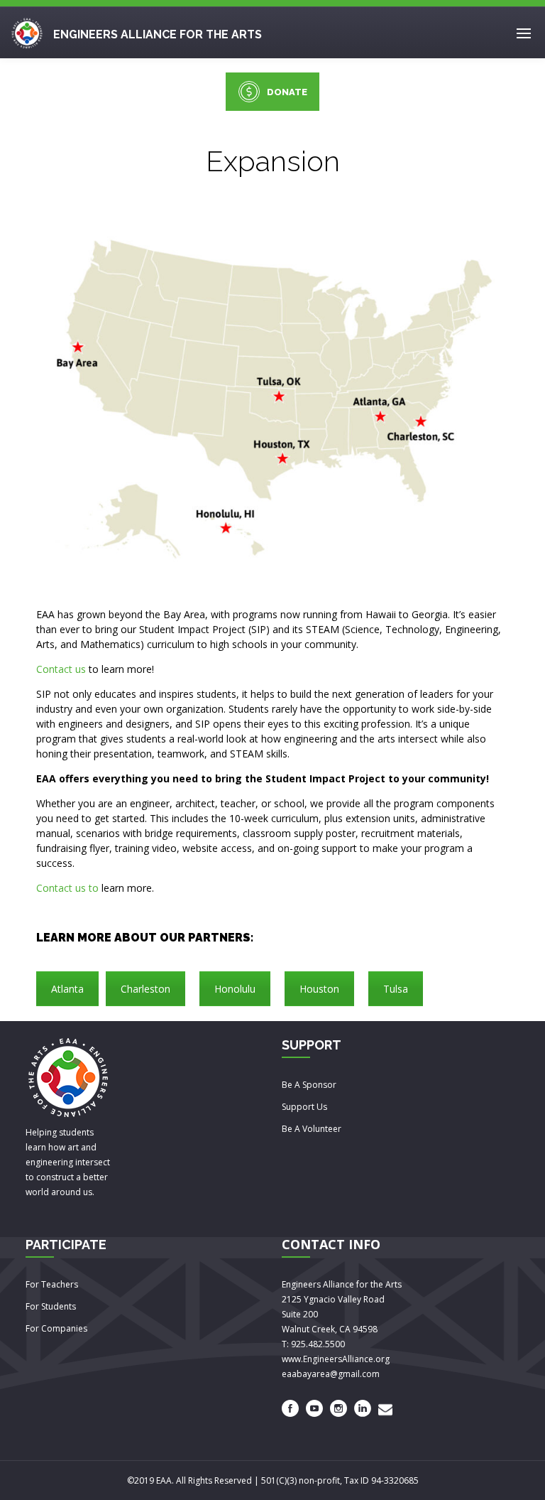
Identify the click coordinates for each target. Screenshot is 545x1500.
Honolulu (234, 988)
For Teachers (52, 1284)
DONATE (287, 92)
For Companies (56, 1328)
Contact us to (67, 888)
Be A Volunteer (311, 1129)
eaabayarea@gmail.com (331, 1374)
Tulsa (395, 988)
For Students (51, 1306)
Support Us (304, 1107)
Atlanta (67, 988)
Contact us (61, 669)
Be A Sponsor (309, 1085)
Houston (319, 988)
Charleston (145, 988)
